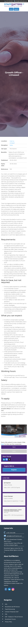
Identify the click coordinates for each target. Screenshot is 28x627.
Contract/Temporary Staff (12, 612)
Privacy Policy (8, 622)
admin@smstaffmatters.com (14, 536)
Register (16, 9)
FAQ (6, 614)
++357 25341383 (10, 533)
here (2, 444)
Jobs (6, 604)
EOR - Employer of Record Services (14, 617)
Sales (11, 145)
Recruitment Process (10, 619)
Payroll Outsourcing (10, 609)
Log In (11, 9)
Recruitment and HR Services (12, 607)
